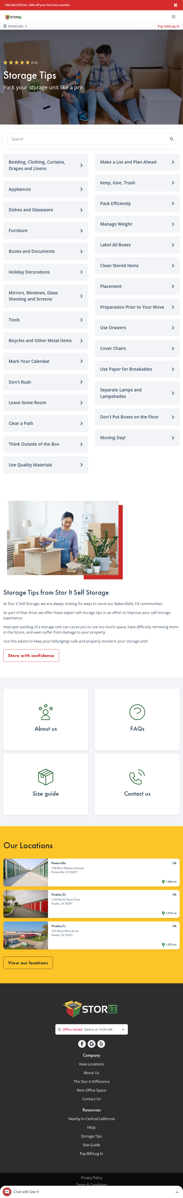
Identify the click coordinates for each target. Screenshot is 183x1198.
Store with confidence (31, 655)
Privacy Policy (91, 1177)
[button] (45, 165)
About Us (91, 1072)
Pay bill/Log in (168, 26)
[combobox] (91, 1029)
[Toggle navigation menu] (175, 16)
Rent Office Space (91, 1090)
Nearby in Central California (91, 1118)
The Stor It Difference (92, 1081)
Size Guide (91, 1144)
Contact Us (91, 1098)
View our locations (28, 962)
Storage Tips (91, 1136)
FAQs (91, 1127)
